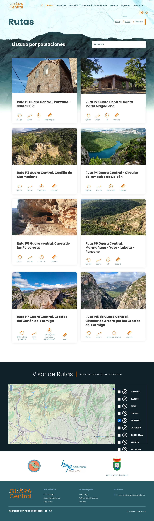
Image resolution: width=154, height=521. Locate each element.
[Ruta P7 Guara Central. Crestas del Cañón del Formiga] (44, 290)
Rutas (50, 5)
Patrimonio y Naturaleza (94, 5)
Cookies (82, 501)
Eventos (114, 5)
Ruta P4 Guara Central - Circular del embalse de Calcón (111, 175)
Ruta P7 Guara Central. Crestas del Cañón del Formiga (42, 319)
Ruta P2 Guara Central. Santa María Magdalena (109, 104)
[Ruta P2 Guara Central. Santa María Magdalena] (113, 76)
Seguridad (48, 501)
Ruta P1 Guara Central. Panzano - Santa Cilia (44, 104)
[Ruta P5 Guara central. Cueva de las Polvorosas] (44, 217)
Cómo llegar (49, 494)
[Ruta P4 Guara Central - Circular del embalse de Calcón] (113, 146)
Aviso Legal (83, 494)
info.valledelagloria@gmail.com (131, 495)
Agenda (125, 5)
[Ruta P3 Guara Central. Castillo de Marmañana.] (44, 146)
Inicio (117, 21)
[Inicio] (16, 5)
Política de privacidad (88, 498)
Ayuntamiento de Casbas (117, 475)
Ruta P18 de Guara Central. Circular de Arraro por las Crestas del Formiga (112, 321)
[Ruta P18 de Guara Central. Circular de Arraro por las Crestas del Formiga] (113, 290)
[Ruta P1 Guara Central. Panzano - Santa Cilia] (44, 76)
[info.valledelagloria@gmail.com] (42, 5)
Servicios (73, 5)
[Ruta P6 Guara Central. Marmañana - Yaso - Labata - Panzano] (113, 217)
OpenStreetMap (101, 437)
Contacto (138, 5)
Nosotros (61, 5)
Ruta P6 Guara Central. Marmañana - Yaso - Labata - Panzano (109, 247)
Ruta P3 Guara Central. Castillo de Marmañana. (44, 175)
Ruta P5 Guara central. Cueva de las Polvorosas (43, 245)
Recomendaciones (52, 498)
